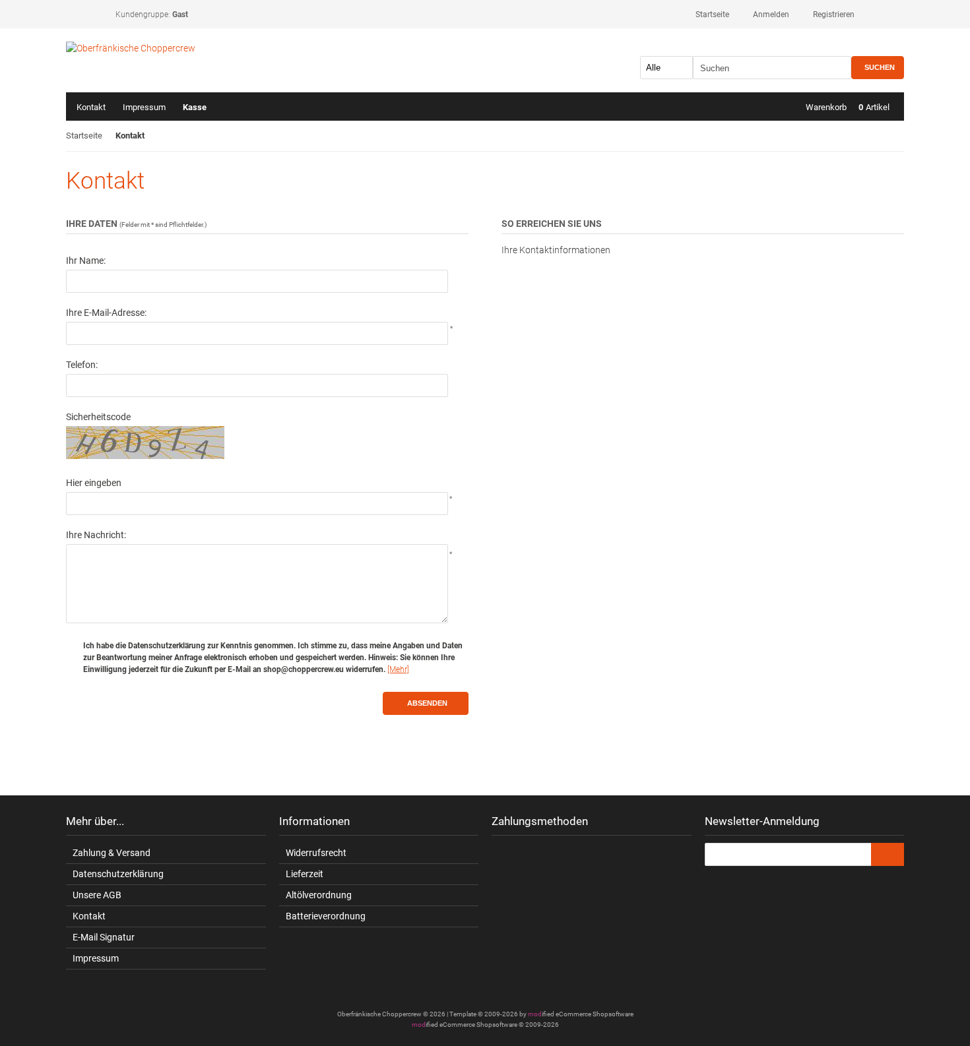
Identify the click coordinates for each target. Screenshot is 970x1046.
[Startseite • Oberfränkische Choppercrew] (153, 48)
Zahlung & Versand (111, 852)
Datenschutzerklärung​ (118, 874)
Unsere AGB (97, 895)
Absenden (425, 703)
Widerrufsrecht (316, 852)
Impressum (144, 107)
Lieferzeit (304, 874)
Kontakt (91, 107)
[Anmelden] (887, 854)
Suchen (877, 68)
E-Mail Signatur (104, 937)
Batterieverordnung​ (326, 916)
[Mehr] (398, 669)
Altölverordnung (319, 895)
